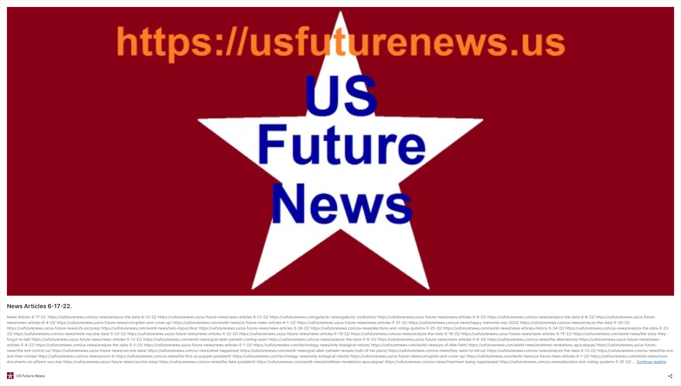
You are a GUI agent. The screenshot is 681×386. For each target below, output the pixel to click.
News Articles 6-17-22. (39, 306)
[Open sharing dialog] (670, 374)
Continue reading (651, 361)
